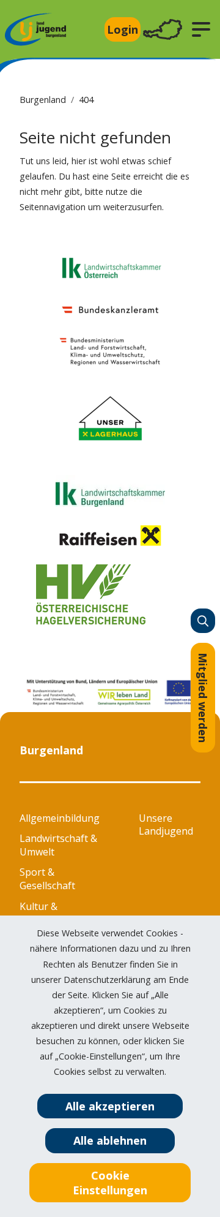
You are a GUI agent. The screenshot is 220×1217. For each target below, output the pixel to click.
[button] (201, 29)
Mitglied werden (203, 698)
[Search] (203, 620)
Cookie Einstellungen (110, 1182)
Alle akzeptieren (110, 1106)
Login (122, 29)
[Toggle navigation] (162, 29)
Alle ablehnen (110, 1140)
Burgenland (43, 99)
